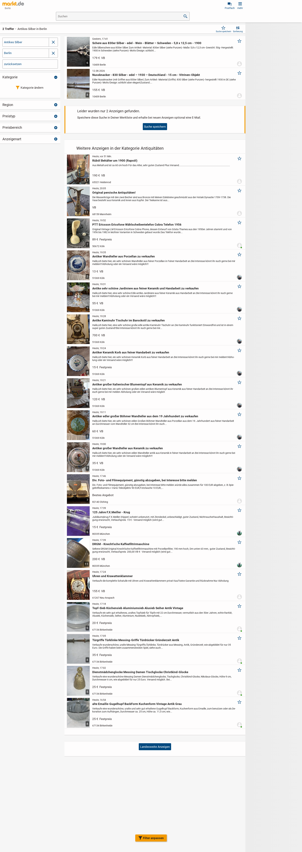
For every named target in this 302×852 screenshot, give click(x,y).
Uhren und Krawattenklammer (112, 576)
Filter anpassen (153, 838)
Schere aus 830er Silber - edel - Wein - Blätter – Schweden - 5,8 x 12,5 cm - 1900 (146, 43)
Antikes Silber (13, 42)
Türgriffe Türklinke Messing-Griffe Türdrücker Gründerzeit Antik (135, 640)
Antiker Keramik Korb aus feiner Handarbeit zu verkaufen (130, 352)
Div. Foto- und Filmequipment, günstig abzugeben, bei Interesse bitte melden (144, 480)
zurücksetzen (12, 64)
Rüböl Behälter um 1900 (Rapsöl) (114, 160)
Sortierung (238, 31)
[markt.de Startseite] (13, 3)
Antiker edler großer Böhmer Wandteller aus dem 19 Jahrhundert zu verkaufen (145, 416)
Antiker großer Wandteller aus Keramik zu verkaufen (127, 448)
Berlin (8, 53)
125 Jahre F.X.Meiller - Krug (111, 512)
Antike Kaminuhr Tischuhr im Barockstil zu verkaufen (128, 320)
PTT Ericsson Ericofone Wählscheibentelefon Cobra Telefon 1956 (136, 224)
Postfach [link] (230, 8)
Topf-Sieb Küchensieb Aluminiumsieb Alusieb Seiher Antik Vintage (137, 608)
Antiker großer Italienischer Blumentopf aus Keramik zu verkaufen (137, 384)
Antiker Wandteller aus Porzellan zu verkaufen (123, 256)
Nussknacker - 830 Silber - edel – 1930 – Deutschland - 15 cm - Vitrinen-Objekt (146, 75)
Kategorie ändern (32, 87)
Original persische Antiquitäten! (114, 192)
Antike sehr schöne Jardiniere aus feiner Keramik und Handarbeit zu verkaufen (145, 288)
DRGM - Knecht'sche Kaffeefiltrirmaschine (120, 544)
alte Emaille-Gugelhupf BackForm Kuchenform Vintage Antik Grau (137, 704)
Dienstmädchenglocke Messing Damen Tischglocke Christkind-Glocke (140, 672)
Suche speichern (223, 31)
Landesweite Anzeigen (155, 746)
